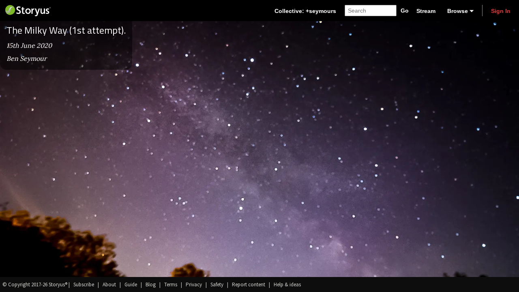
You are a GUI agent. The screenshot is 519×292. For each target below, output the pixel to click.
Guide (130, 284)
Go (405, 10)
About (109, 284)
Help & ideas (287, 284)
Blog (151, 284)
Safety (216, 284)
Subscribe (83, 284)
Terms (170, 284)
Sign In (500, 11)
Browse (457, 11)
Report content (248, 284)
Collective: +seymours (305, 11)
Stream (425, 11)
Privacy (194, 284)
